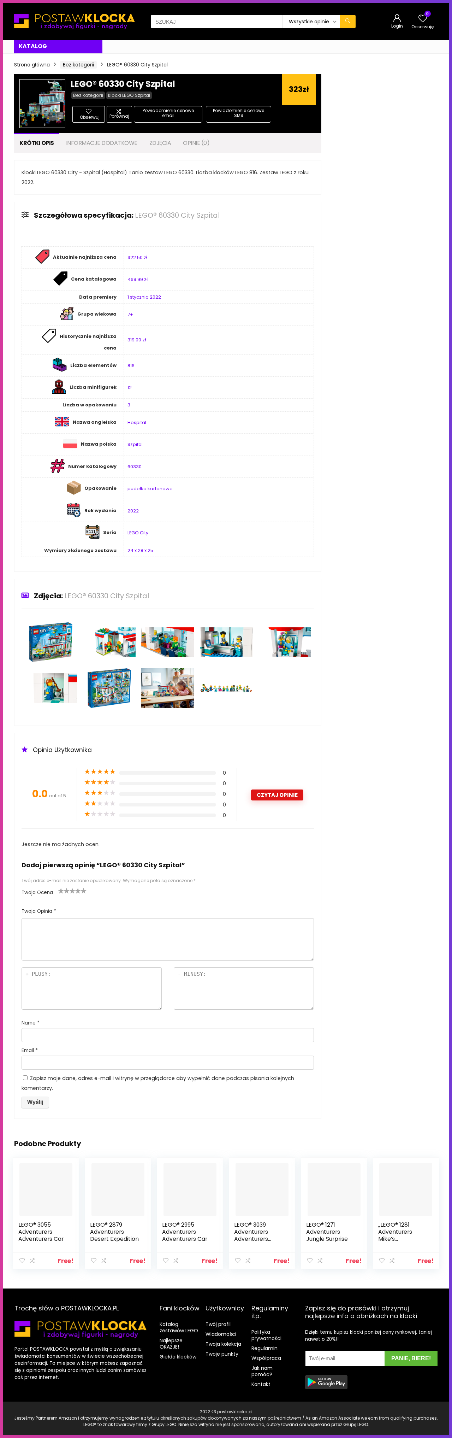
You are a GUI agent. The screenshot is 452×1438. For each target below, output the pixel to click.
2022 (133, 510)
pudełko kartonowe (150, 488)
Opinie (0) (196, 143)
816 (131, 365)
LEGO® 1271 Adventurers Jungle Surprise (327, 1232)
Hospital (136, 422)
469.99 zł (137, 279)
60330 (134, 466)
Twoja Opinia (39, 911)
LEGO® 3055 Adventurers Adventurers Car (41, 1232)
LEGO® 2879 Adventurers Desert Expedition (114, 1232)
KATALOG (33, 46)
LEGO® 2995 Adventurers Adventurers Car (184, 1232)
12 (129, 387)
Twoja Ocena (37, 892)
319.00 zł (136, 339)
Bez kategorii (78, 64)
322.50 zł (137, 257)
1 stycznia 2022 (144, 297)
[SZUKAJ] (348, 21)
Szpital (135, 444)
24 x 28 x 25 (140, 550)
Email (30, 1050)
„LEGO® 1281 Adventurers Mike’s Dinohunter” (395, 1235)
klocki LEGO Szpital (129, 95)
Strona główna (32, 64)
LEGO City (137, 532)
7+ (130, 314)
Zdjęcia (160, 143)
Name (31, 1023)
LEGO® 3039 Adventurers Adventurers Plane (251, 1235)
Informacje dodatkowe (101, 143)
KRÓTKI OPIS (36, 143)
